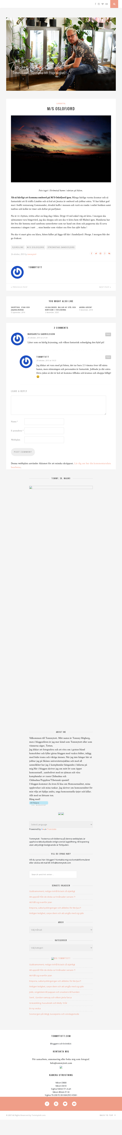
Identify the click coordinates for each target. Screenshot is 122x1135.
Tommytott (64, 958)
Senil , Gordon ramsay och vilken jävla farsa (50, 997)
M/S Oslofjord (35, 247)
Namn (14, 421)
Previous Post (19, 287)
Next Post (104, 287)
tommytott (31, 254)
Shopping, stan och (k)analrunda (20, 308)
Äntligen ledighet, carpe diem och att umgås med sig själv (56, 913)
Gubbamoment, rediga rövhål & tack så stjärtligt (52, 891)
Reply (108, 334)
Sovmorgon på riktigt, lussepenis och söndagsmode (54, 1014)
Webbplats (15, 439)
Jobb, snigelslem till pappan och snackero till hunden (54, 992)
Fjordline (18, 247)
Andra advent (85, 307)
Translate (51, 829)
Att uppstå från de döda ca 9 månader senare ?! (52, 896)
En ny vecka (35, 1008)
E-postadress (17, 430)
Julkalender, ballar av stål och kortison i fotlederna (60, 308)
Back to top (107, 1115)
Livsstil (61, 103)
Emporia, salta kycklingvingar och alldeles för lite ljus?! (55, 907)
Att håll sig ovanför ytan (40, 902)
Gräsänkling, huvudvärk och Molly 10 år (48, 1003)
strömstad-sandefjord (61, 247)
